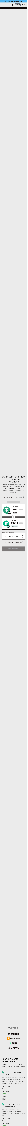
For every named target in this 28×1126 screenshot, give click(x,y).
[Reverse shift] (13, 517)
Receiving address (8, 532)
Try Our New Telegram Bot (13, 1)
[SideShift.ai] (13, 4)
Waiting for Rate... (13, 549)
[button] (23, 4)
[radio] (7, 497)
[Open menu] (1, 5)
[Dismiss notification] (25, 1)
